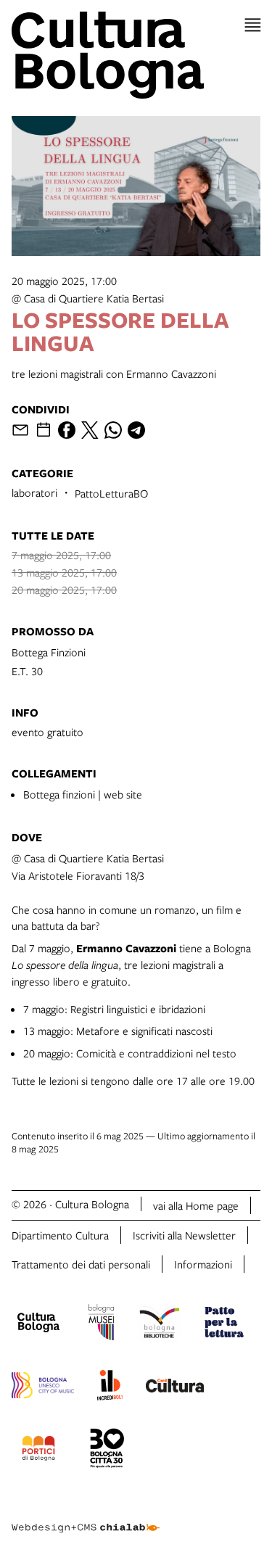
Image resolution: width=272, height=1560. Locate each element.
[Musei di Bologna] (101, 1324)
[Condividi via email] (20, 430)
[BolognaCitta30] (107, 1450)
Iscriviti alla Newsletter (184, 1235)
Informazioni (203, 1264)
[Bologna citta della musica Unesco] (43, 1387)
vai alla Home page (196, 1205)
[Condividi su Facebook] (66, 430)
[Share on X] (90, 430)
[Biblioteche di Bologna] (159, 1324)
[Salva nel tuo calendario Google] (43, 430)
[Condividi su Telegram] (136, 430)
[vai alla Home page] (136, 55)
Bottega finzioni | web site (82, 794)
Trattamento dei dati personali (81, 1264)
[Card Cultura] (175, 1387)
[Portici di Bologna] (38, 1450)
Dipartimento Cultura (60, 1235)
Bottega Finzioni (49, 652)
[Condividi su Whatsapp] (113, 430)
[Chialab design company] (86, 1516)
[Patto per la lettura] (224, 1324)
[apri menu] (253, 25)
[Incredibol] (110, 1387)
